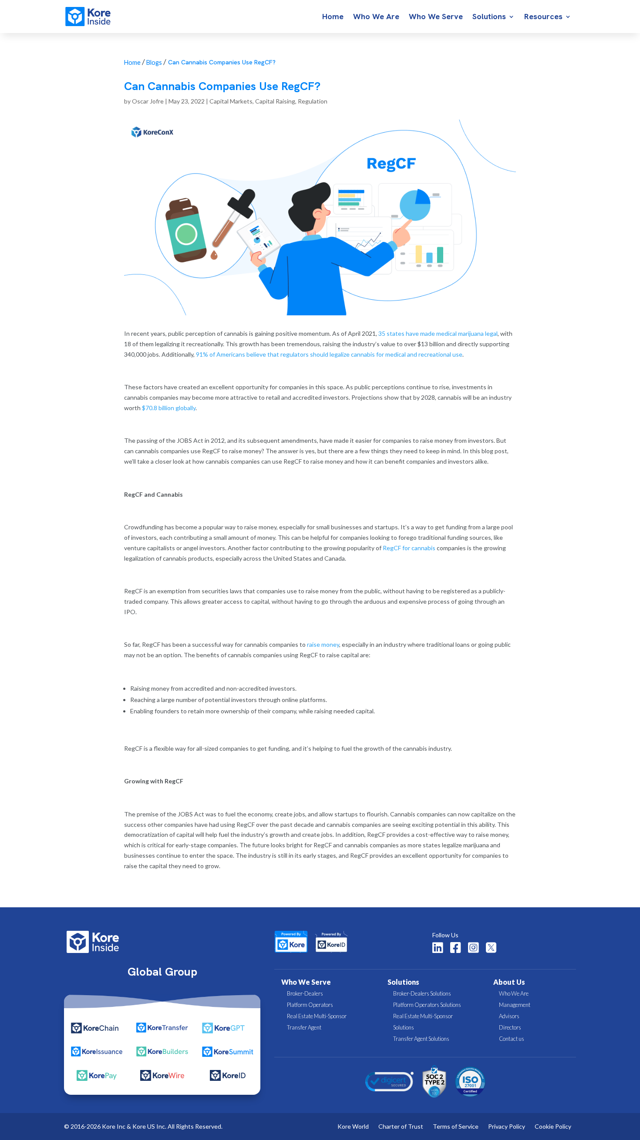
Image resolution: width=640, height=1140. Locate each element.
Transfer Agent (304, 1027)
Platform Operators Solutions (427, 1004)
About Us (509, 982)
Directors (510, 1027)
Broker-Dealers (305, 993)
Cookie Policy (553, 1126)
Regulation (312, 101)
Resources (543, 17)
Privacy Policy (506, 1126)
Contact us (511, 1038)
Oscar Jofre (148, 101)
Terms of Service (455, 1126)
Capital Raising (275, 101)
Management (514, 1004)
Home (333, 17)
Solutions (489, 17)
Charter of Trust (400, 1126)
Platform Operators (310, 1004)
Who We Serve (436, 17)
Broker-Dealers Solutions (422, 993)
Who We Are (376, 17)
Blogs (154, 62)
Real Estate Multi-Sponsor (317, 1016)
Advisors (509, 1016)
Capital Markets (231, 101)
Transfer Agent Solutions (421, 1038)
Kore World (353, 1126)
